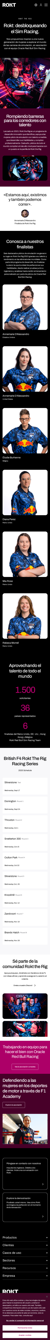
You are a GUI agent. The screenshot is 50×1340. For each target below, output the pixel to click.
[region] (25, 1316)
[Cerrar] (47, 1296)
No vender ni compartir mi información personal (25, 1320)
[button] (35, 4)
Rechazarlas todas (25, 1328)
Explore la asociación (14, 1105)
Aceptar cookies (25, 1335)
